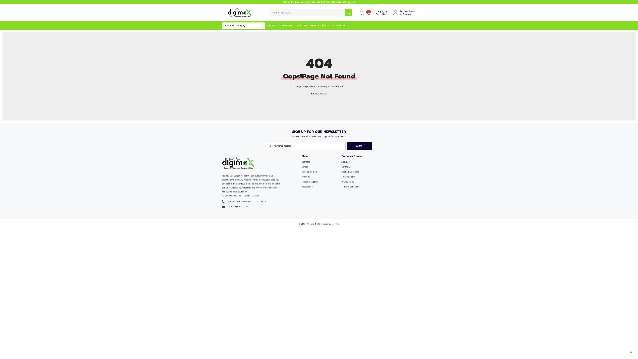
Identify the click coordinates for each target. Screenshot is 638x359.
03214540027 (262, 201)
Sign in (402, 11)
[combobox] (307, 12)
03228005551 (248, 201)
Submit (360, 146)
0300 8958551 (233, 201)
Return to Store (319, 93)
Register (412, 11)
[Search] (311, 12)
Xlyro (337, 224)
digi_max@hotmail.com (238, 206)
